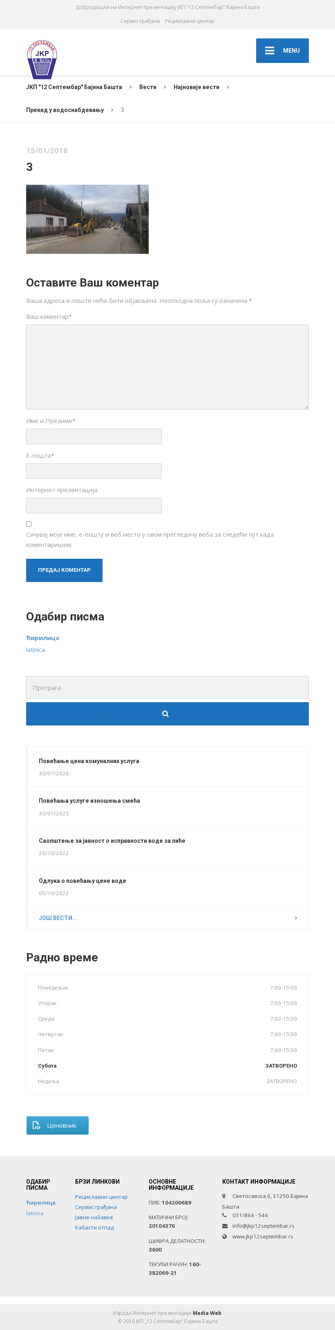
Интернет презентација (62, 490)
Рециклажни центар (189, 21)
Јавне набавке (94, 1217)
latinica (35, 649)
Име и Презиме (51, 420)
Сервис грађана (140, 21)
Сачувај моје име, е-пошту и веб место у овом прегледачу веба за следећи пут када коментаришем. (150, 539)
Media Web (207, 1313)
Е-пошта (40, 455)
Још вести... (58, 918)
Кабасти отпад (94, 1227)
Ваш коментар (49, 316)
